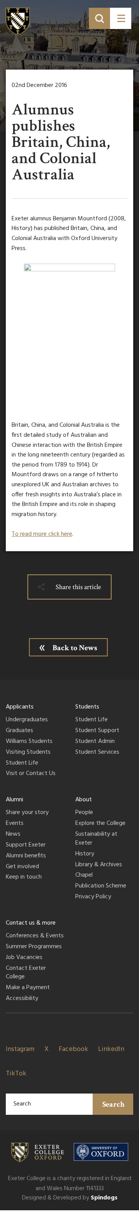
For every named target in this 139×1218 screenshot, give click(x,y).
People (84, 813)
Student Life (22, 763)
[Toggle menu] (120, 18)
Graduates (19, 731)
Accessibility (22, 998)
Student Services (97, 752)
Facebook (73, 1049)
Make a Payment (28, 988)
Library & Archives (98, 865)
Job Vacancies (24, 957)
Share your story (27, 813)
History (84, 854)
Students (87, 707)
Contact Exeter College (26, 973)
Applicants (20, 707)
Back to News (75, 648)
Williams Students (29, 741)
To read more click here (42, 534)
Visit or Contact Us (31, 773)
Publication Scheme (100, 886)
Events (15, 823)
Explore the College (100, 823)
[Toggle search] (99, 18)
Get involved (22, 867)
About (83, 800)
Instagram (20, 1049)
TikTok (16, 1073)
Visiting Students (28, 752)
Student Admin (95, 741)
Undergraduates (27, 720)
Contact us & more (31, 923)
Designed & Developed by (69, 1198)
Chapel (84, 875)
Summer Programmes (34, 947)
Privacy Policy (93, 897)
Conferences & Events (35, 936)
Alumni (14, 800)
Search (113, 1104)
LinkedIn (111, 1049)
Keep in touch (24, 877)
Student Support (97, 731)
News (13, 834)
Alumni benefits (26, 856)
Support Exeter (26, 845)
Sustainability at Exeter (96, 839)
